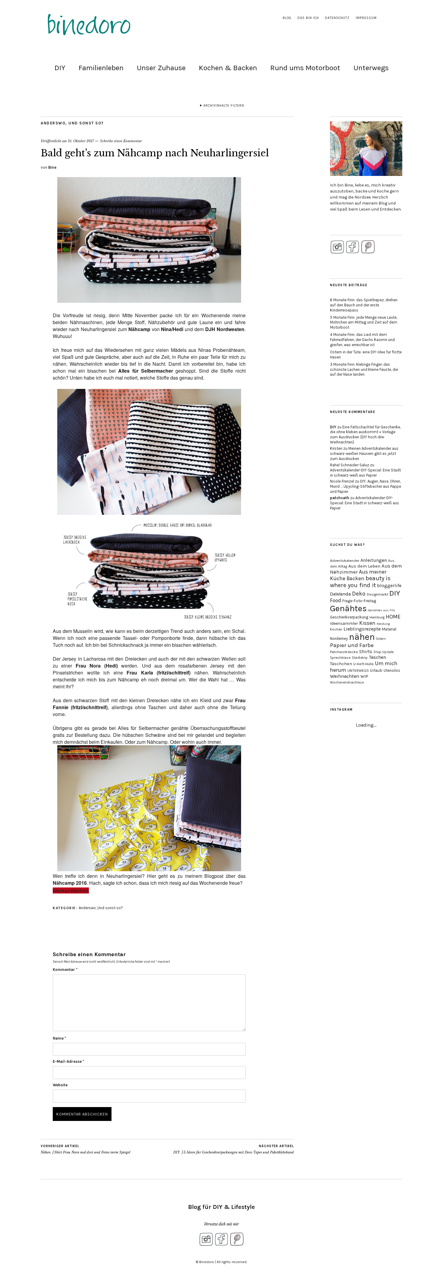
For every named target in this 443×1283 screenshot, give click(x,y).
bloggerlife (389, 585)
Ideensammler (344, 623)
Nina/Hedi (172, 329)
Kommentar (65, 969)
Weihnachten (344, 676)
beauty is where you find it (360, 582)
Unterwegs (371, 68)
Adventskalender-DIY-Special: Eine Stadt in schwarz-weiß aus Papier (365, 472)
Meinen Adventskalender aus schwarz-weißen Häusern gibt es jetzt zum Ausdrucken (364, 453)
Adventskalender (344, 560)
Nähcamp (139, 329)
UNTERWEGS (358, 670)
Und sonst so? (86, 123)
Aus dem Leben (364, 566)
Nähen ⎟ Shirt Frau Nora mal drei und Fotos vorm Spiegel (85, 1149)
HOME (393, 616)
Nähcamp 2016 (70, 882)
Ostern (381, 639)
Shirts (365, 651)
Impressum (366, 18)
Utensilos (392, 670)
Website (60, 1085)
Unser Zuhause (161, 68)
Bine (52, 167)
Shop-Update (383, 652)
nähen (362, 637)
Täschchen (341, 663)
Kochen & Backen (228, 68)
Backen (355, 578)
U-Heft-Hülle (363, 664)
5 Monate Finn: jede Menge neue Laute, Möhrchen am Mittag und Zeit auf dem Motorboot (363, 322)
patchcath (339, 498)
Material (389, 629)
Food (335, 600)
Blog (287, 18)
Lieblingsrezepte (362, 629)
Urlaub (376, 670)
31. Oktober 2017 (81, 141)
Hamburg (377, 617)
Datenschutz (337, 18)
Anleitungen (373, 560)
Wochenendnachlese (347, 682)
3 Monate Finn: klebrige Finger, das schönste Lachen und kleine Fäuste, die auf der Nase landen (364, 369)
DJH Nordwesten (224, 329)
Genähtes (348, 608)
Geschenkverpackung (349, 617)
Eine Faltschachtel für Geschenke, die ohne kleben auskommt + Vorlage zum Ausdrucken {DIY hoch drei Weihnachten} (365, 435)
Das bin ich (308, 18)
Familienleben (101, 68)
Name (59, 1038)
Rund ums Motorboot (305, 68)
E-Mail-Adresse (68, 1061)
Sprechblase (340, 658)
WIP (364, 676)
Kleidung (383, 624)
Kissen (367, 623)
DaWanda (340, 594)
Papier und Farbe (352, 645)
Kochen (336, 629)
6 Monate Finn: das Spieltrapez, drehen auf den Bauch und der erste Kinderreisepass (363, 305)
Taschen (377, 657)
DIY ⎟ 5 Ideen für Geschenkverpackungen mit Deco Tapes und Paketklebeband (233, 1149)
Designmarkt (377, 594)
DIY (60, 68)
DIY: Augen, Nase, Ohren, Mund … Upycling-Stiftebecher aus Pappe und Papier (365, 486)
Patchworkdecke (344, 652)
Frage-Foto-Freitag (359, 601)
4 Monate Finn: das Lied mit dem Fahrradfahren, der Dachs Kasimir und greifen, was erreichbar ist (362, 339)
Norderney (339, 638)
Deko (359, 593)
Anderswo (53, 123)
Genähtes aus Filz (381, 610)
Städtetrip (360, 658)
